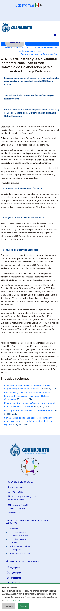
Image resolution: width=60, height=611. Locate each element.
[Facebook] (23, 6)
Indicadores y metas (18, 539)
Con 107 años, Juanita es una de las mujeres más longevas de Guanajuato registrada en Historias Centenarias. (27, 396)
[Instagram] (29, 6)
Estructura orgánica (17, 532)
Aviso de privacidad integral (21, 553)
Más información (14, 600)
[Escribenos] (19, 6)
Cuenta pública (15, 550)
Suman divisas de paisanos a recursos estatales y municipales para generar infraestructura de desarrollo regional (30, 421)
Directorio (13, 529)
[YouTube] (32, 6)
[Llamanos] (16, 6)
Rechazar (9, 606)
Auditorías (13, 543)
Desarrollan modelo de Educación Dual (39, 54)
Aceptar (23, 606)
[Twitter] (25, 6)
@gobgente (15, 568)
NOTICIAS (15, 42)
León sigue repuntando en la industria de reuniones (29, 411)
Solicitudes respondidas (19, 546)
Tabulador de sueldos (18, 536)
